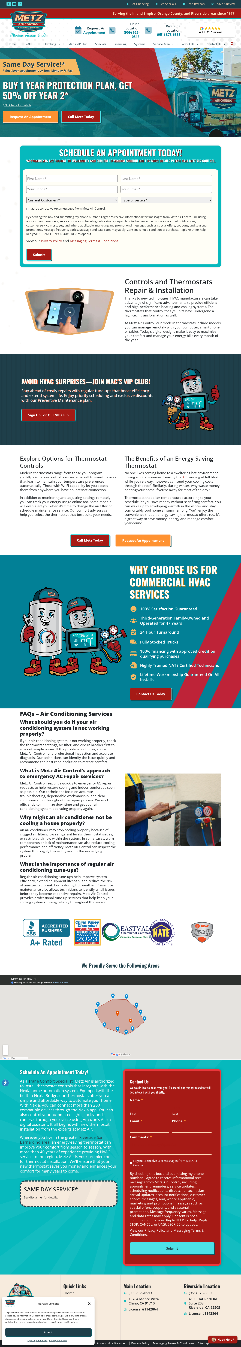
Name (136, 1100)
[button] (89, 1303)
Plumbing (49, 44)
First (133, 1113)
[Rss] (20, 4)
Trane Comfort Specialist (50, 1081)
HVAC (27, 44)
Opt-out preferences (37, 1340)
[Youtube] (14, 4)
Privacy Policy (51, 240)
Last (175, 1113)
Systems (139, 44)
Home (12, 44)
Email (136, 1121)
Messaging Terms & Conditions (94, 240)
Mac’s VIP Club (78, 44)
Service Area (161, 44)
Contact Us (214, 44)
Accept (48, 1332)
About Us (188, 44)
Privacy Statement (58, 1340)
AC (184, 477)
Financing (120, 44)
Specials (100, 44)
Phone (179, 1121)
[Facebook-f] (9, 4)
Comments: (141, 1137)
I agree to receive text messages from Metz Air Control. (68, 208)
